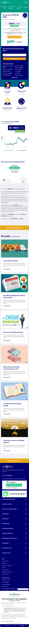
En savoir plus (8, 94)
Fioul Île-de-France (6, 553)
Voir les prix (13, 58)
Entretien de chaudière (6, 565)
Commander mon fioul (13, 228)
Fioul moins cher (5, 574)
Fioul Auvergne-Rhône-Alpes (8, 499)
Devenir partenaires (6, 584)
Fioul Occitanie (5, 518)
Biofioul (3, 567)
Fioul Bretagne (5, 543)
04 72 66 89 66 (8, 475)
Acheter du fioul (5, 561)
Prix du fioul (4, 563)
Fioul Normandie (5, 523)
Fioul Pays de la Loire (6, 548)
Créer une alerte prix (14, 37)
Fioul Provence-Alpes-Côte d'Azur (9, 509)
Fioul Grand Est (5, 513)
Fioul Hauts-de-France (7, 504)
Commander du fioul (13, 461)
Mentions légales (5, 582)
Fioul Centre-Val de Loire (7, 533)
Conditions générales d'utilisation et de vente (11, 588)
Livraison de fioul (5, 569)
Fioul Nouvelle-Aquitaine (7, 528)
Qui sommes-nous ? (6, 580)
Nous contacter (5, 586)
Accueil (2, 6)
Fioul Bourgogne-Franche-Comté (9, 538)
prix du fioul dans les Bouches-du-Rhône (13, 32)
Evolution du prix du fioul (7, 572)
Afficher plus (14, 77)
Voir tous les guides (16, 236)
